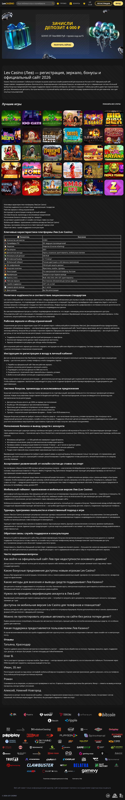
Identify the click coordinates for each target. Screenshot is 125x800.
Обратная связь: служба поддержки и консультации (24, 227)
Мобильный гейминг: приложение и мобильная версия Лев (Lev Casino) (31, 222)
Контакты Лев (77, 779)
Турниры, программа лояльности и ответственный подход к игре (29, 225)
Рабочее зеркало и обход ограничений (19, 210)
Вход (118, 3)
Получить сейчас (62, 45)
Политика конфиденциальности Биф (55, 779)
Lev (8, 3)
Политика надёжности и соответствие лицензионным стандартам (29, 207)
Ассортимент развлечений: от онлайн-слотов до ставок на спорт (29, 220)
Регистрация (103, 3)
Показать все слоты (112, 104)
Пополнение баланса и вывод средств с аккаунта (22, 217)
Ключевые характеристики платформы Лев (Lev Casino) (25, 205)
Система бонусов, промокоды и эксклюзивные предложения (27, 215)
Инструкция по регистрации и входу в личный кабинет (25, 212)
